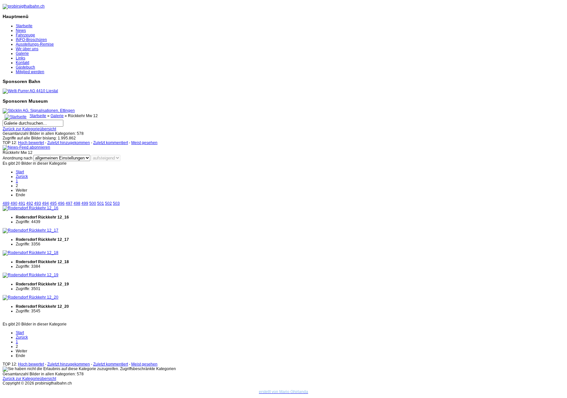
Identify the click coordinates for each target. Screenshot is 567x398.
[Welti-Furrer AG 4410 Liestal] (30, 91)
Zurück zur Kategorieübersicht (29, 129)
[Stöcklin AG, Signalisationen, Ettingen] (39, 110)
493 (37, 203)
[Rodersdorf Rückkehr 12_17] (30, 230)
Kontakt (22, 62)
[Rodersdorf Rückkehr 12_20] (30, 297)
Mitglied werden (30, 72)
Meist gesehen (144, 142)
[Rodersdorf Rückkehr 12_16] (30, 208)
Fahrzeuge (25, 35)
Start (20, 172)
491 (21, 203)
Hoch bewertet (31, 142)
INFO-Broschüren (31, 39)
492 (29, 203)
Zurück (22, 176)
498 (77, 203)
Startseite (24, 26)
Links (20, 58)
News (21, 30)
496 (61, 203)
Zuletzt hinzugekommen (68, 142)
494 (45, 203)
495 (53, 203)
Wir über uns (27, 49)
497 (69, 203)
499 (84, 203)
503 (116, 203)
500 (92, 203)
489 (6, 203)
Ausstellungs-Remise (35, 44)
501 (100, 203)
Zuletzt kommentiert (110, 142)
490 (13, 203)
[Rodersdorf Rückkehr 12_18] (30, 252)
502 (108, 203)
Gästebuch (25, 67)
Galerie (22, 53)
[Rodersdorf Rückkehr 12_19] (30, 275)
